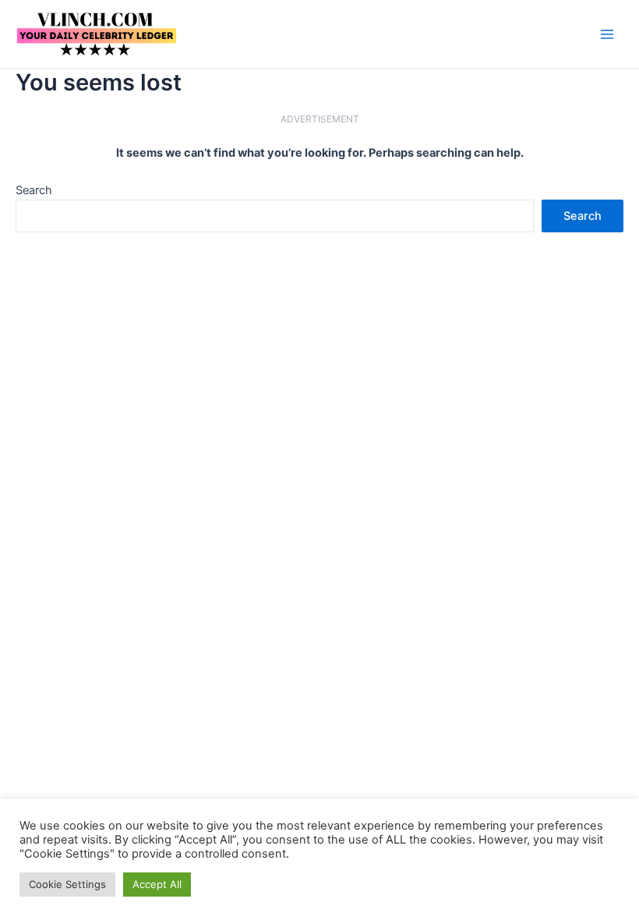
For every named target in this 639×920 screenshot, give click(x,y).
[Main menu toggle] (607, 34)
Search (34, 190)
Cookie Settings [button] (67, 884)
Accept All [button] (157, 884)
